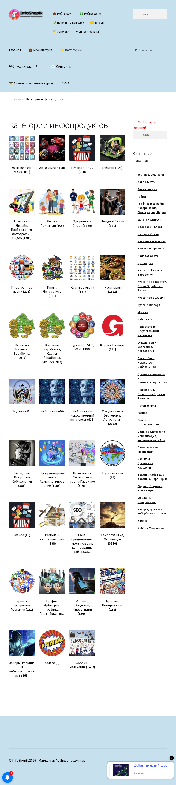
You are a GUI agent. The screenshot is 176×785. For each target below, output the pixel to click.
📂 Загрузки (61, 31)
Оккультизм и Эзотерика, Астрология (147, 347)
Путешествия (147, 406)
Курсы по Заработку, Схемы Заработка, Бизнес (152, 286)
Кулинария (145, 263)
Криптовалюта (148, 256)
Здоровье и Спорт (150, 227)
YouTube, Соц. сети (151, 174)
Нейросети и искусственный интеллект (148, 331)
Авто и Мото (146, 182)
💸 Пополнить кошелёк (68, 22)
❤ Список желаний (87, 31)
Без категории (147, 189)
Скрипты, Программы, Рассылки (146, 463)
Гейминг (143, 196)
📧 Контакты (61, 66)
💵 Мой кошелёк (91, 13)
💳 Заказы (97, 22)
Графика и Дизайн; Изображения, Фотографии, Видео (152, 208)
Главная (15, 50)
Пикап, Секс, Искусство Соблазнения (147, 362)
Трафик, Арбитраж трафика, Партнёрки (152, 477)
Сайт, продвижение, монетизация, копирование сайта (152, 436)
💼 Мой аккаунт (63, 13)
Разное (142, 413)
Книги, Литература (151, 248)
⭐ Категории (71, 50)
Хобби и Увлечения (151, 528)
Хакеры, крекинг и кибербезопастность (152, 511)
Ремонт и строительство (148, 422)
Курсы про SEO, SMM (151, 298)
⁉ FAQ (64, 83)
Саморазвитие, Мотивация (148, 449)
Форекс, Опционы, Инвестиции (150, 488)
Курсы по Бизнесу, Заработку (150, 272)
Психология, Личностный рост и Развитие (151, 394)
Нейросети (145, 319)
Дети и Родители (149, 219)
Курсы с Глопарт (149, 305)
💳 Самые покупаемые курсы (31, 83)
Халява (143, 521)
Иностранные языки (152, 241)
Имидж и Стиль (148, 234)
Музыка (143, 312)
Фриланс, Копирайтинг (147, 500)
